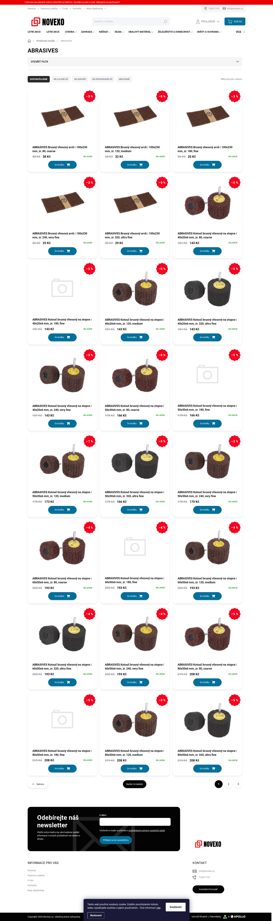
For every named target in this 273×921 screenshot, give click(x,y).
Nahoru (40, 784)
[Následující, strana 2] (228, 784)
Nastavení (96, 915)
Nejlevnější (61, 79)
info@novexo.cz (207, 871)
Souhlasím (176, 907)
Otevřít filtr (39, 61)
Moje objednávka (94, 8)
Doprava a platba (49, 8)
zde (158, 907)
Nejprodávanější (102, 79)
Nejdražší (80, 79)
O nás (65, 8)
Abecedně (124, 79)
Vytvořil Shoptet (199, 916)
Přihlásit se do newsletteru (116, 840)
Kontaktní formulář (208, 889)
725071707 (204, 877)
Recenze (32, 8)
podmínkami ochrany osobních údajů (147, 830)
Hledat (165, 21)
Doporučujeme (38, 79)
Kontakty (77, 8)
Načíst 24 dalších (134, 784)
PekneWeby (215, 916)
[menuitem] (35, 32)
